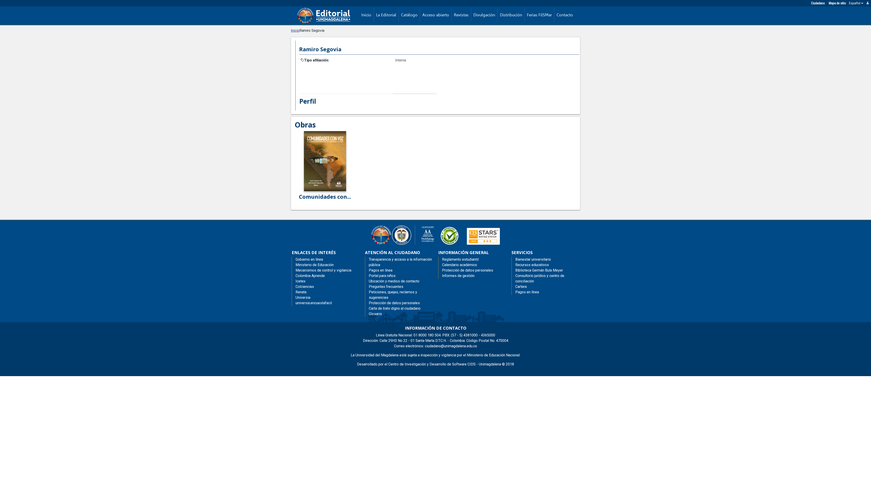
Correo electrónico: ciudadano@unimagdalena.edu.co (435, 346)
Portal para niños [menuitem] (382, 276)
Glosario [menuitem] (375, 314)
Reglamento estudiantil (460, 259)
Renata (301, 292)
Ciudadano (818, 3)
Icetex (301, 281)
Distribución (511, 14)
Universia (303, 297)
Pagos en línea (527, 292)
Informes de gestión (458, 276)
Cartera (521, 286)
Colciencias (305, 286)
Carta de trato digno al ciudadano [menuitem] (395, 308)
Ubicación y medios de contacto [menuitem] (394, 281)
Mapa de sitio (837, 3)
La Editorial (386, 14)
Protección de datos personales (467, 270)
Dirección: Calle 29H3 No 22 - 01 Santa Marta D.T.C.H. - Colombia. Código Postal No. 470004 (435, 340)
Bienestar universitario (533, 259)
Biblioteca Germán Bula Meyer (539, 270)
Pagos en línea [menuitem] (380, 270)
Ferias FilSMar (539, 14)
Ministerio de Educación (315, 265)
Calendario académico (459, 265)
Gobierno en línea (309, 259)
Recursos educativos (532, 265)
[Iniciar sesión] (867, 3)
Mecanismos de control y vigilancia (323, 270)
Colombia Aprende (310, 276)
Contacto (565, 14)
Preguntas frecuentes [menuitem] (386, 286)
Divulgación (484, 14)
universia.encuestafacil (314, 303)
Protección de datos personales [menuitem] (394, 303)
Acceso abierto (435, 14)
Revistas (461, 14)
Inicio (366, 14)
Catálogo (409, 14)
